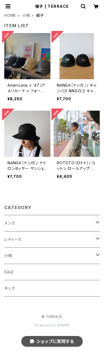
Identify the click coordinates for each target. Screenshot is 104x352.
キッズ (9, 288)
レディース (13, 239)
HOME (10, 15)
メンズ (9, 223)
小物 (26, 15)
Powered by (46, 325)
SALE (9, 272)
